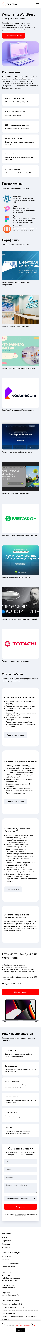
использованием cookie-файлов (25, 1325)
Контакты (6, 1248)
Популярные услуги (11, 1253)
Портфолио (6, 1241)
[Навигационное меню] (37, 4)
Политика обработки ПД (12, 1304)
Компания (6, 1234)
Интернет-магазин (9, 1267)
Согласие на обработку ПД (13, 1307)
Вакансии (6, 1244)
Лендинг (5, 1260)
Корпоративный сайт (10, 1263)
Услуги (4, 1237)
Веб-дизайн (6, 1256)
